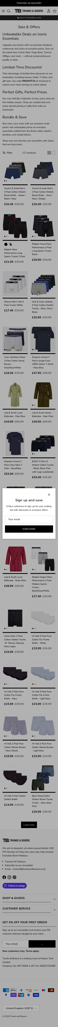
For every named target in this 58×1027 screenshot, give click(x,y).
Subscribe (29, 529)
